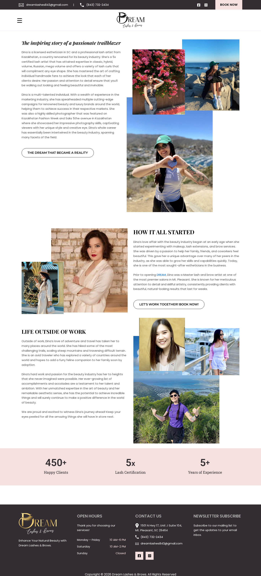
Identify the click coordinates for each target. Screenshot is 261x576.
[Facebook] (198, 5)
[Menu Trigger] (19, 20)
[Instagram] (206, 5)
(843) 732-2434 (97, 5)
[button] (228, 5)
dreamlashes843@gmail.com (47, 5)
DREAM (161, 275)
